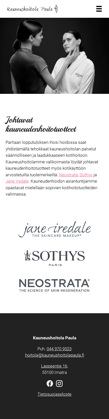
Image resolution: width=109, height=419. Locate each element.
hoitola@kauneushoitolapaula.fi (54, 355)
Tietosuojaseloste (54, 394)
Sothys (86, 174)
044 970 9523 (59, 348)
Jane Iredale (17, 181)
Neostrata (68, 174)
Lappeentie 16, (54, 366)
